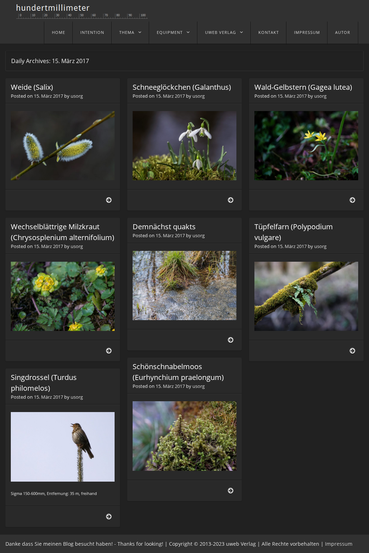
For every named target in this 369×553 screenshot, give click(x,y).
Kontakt (268, 32)
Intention (92, 32)
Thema (126, 32)
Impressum (307, 32)
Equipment (170, 32)
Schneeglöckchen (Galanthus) (182, 87)
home (58, 32)
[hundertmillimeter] (84, 15)
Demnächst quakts (164, 226)
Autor (342, 32)
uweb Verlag (220, 32)
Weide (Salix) (32, 87)
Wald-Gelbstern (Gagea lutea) (303, 87)
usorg (77, 96)
